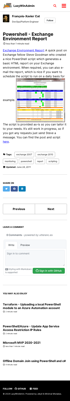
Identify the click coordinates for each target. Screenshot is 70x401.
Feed (35, 388)
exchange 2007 (24, 154)
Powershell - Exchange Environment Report (28, 36)
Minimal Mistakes (53, 394)
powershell (26, 161)
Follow (50, 20)
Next (51, 209)
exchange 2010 (45, 154)
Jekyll (40, 394)
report (40, 161)
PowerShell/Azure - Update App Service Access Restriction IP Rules (31, 328)
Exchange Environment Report (23, 50)
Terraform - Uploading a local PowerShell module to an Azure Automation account (32, 306)
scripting (52, 161)
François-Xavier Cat (26, 16)
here (6, 141)
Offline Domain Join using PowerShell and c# (34, 361)
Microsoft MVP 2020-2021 (22, 342)
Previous (19, 209)
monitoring (10, 161)
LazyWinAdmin (24, 6)
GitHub (21, 388)
